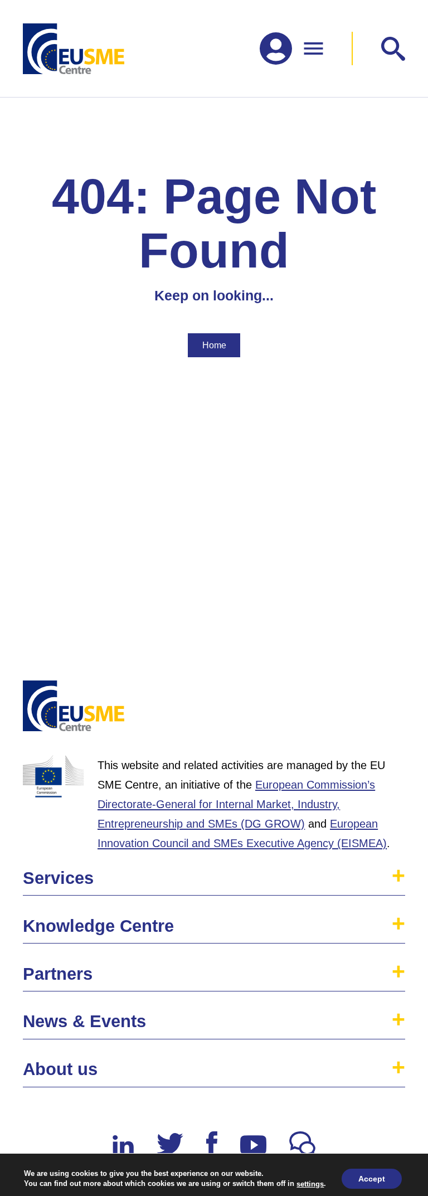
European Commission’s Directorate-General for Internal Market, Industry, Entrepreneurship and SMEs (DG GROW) (236, 804)
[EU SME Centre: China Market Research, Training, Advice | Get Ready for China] (73, 48)
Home (214, 345)
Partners (58, 974)
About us (60, 1069)
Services (58, 878)
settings (310, 1183)
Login (384, 710)
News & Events (84, 1021)
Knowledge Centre (98, 926)
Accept (371, 1178)
